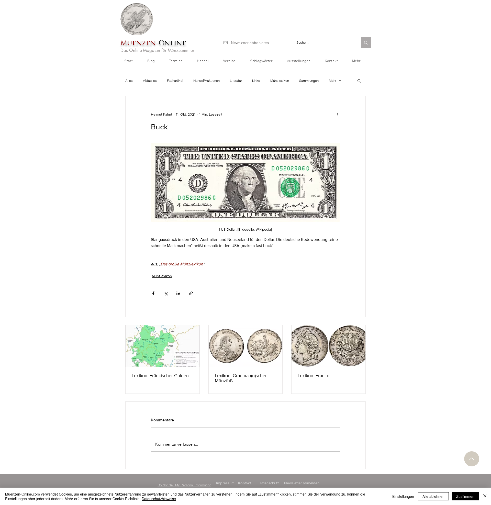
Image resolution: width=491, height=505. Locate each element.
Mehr (332, 80)
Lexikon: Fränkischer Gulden (160, 375)
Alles (129, 80)
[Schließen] (485, 496)
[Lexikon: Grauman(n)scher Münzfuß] (246, 346)
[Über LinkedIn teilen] (178, 293)
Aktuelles (150, 80)
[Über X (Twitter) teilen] (165, 293)
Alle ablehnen (433, 496)
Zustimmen (465, 496)
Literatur (236, 80)
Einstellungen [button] (403, 496)
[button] (359, 63)
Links (256, 80)
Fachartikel (175, 80)
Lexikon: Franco (313, 375)
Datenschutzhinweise (159, 498)
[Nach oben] (471, 458)
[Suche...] (366, 42)
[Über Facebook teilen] (153, 293)
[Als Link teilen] (190, 293)
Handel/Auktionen (206, 80)
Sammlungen (309, 80)
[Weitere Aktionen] (337, 114)
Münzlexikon (279, 80)
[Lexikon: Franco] (328, 346)
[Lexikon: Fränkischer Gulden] (162, 346)
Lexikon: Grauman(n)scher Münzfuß (241, 378)
